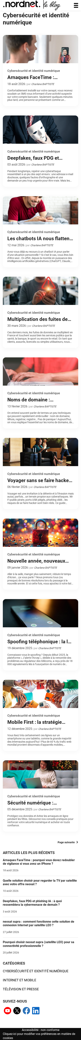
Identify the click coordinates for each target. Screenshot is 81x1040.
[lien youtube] (7, 1011)
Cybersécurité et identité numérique (35, 971)
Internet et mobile (19, 980)
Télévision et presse (21, 989)
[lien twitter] (17, 1011)
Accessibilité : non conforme (40, 1030)
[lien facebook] (26, 1011)
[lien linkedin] (36, 1011)
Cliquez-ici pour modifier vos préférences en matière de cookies (39, 1036)
